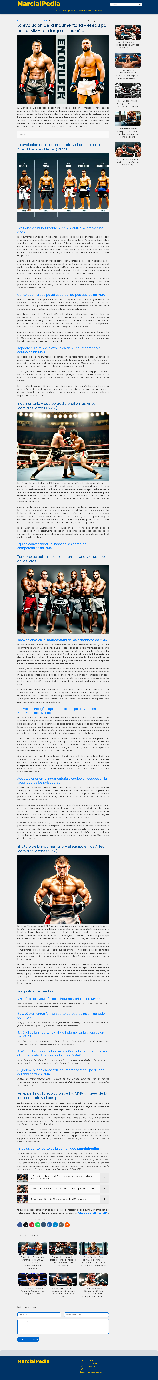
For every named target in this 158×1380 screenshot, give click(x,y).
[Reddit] (67, 1224)
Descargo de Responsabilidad (91, 1372)
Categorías (68, 10)
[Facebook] (19, 1224)
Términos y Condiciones (89, 1363)
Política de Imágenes (88, 1369)
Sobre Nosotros (84, 10)
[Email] (61, 1224)
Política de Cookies (87, 1366)
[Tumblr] (43, 1224)
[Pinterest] (31, 1224)
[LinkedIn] (49, 1224)
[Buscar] (140, 4)
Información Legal (87, 1360)
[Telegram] (55, 1224)
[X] (25, 1224)
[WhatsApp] (37, 1224)
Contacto (98, 10)
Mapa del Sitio (85, 1375)
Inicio (58, 10)
